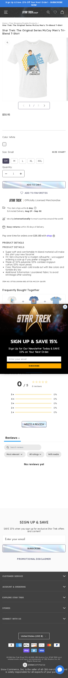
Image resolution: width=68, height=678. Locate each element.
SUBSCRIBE (34, 366)
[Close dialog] (65, 307)
